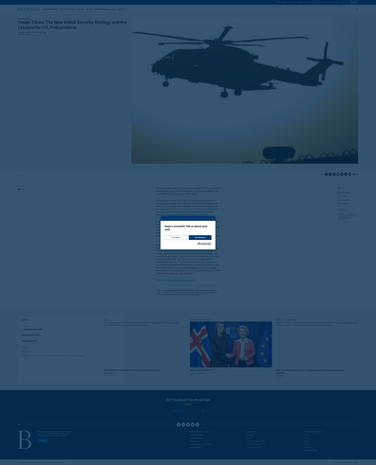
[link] (33, 329)
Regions (121, 9)
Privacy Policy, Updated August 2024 (29, 462)
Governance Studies (197, 435)
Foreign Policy (341, 210)
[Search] (357, 9)
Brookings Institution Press (256, 441)
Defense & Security (344, 192)
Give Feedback (200, 237)
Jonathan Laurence (25, 32)
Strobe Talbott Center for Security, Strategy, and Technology (347, 217)
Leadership (251, 435)
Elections (89, 9)
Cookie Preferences (254, 447)
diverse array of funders (182, 292)
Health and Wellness (102, 9)
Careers (250, 438)
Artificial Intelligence (67, 9)
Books (307, 441)
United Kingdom (342, 204)
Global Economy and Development (201, 444)
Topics (114, 9)
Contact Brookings (253, 444)
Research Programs (296, 2)
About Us (345, 2)
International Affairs (50, 9)
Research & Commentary (312, 2)
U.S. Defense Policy (343, 196)
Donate (354, 2)
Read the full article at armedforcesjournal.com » (175, 280)
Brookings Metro (195, 447)
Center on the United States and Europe (34, 355)
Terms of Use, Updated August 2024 (53, 462)
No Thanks (176, 237)
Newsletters (327, 2)
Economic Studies (196, 438)
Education (80, 9)
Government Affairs (311, 450)
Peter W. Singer (41, 32)
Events (284, 2)
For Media (336, 2)
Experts (278, 2)
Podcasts (308, 444)
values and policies (206, 292)
